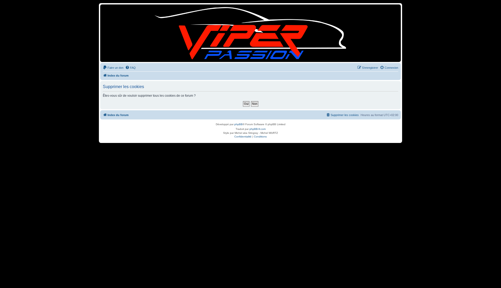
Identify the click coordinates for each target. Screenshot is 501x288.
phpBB (238, 124)
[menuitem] (113, 68)
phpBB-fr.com (257, 129)
